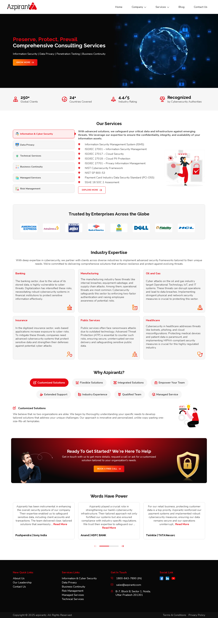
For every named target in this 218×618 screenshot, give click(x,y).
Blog (181, 7)
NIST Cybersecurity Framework (104, 168)
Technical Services (30, 155)
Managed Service (167, 394)
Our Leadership (22, 582)
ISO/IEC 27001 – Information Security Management (116, 149)
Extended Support (55, 394)
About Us (18, 578)
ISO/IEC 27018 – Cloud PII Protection (107, 158)
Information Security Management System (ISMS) (114, 144)
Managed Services (30, 177)
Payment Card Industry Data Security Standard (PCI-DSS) (119, 177)
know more (23, 62)
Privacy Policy (196, 615)
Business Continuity (31, 166)
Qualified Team (131, 394)
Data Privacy (27, 144)
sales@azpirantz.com (128, 585)
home (118, 7)
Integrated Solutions (131, 382)
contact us (200, 7)
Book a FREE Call (107, 468)
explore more (90, 189)
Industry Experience (94, 394)
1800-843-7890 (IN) (129, 578)
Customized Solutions (51, 382)
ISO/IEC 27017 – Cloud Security (104, 154)
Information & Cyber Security (36, 134)
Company (137, 7)
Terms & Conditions (174, 615)
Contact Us (19, 586)
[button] (123, 546)
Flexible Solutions (91, 382)
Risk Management (30, 188)
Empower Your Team (172, 382)
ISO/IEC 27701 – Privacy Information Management (115, 163)
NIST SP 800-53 (95, 173)
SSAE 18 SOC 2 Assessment (102, 182)
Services (161, 7)
